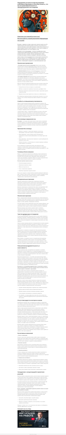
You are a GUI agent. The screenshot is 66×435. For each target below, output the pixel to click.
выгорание (37, 70)
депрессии (26, 214)
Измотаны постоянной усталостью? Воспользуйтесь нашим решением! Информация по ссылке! (33, 38)
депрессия (45, 123)
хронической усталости (32, 66)
